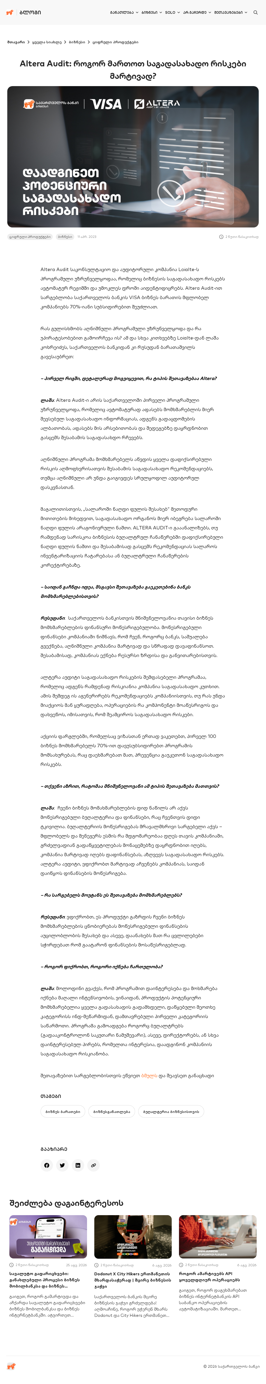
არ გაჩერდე (195, 12)
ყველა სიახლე (47, 42)
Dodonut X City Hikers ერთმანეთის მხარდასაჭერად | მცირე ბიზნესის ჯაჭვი (132, 1280)
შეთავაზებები (228, 12)
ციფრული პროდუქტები (115, 42)
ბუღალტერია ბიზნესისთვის (171, 1111)
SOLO (170, 12)
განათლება (122, 12)
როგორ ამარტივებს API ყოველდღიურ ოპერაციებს (209, 1276)
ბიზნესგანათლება (111, 1111)
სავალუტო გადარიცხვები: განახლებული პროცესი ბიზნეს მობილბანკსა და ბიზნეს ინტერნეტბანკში (44, 1280)
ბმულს (150, 1075)
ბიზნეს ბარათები (62, 1111)
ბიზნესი (149, 12)
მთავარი (16, 42)
